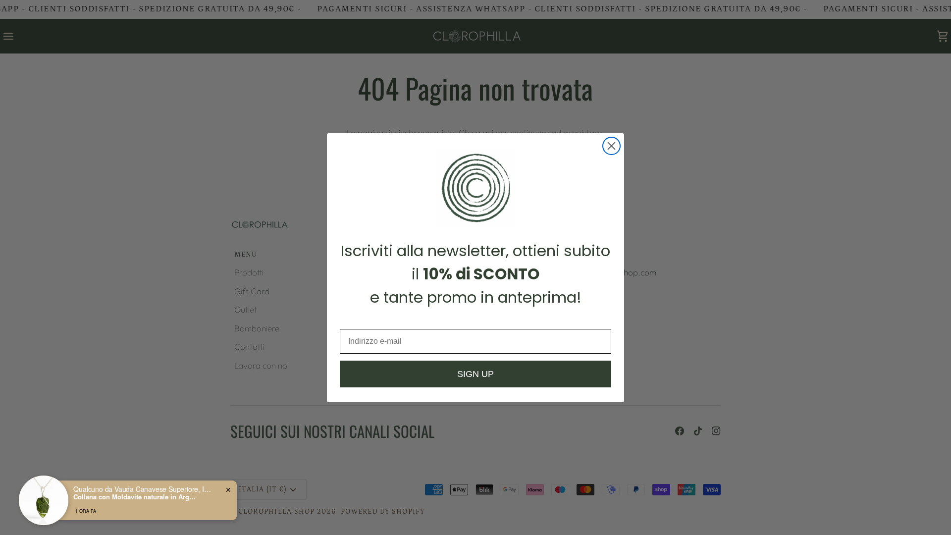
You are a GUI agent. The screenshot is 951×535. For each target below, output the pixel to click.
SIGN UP (475, 374)
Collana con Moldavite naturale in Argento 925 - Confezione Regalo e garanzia (135, 497)
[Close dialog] (611, 146)
